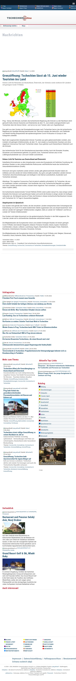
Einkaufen (43, 393)
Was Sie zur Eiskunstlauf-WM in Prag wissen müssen (22, 333)
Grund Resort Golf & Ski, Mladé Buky (18, 555)
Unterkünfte (32, 512)
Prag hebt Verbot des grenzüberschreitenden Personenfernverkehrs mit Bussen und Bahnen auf (17, 394)
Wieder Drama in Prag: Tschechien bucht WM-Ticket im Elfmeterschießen (29, 327)
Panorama (36, 302)
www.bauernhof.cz (22, 512)
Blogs (23, 26)
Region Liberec (57, 6)
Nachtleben (44, 421)
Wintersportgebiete (46, 433)
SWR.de (11, 319)
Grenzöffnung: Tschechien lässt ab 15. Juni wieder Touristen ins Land (34, 77)
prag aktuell (15, 71)
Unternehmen (40, 319)
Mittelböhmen (23, 6)
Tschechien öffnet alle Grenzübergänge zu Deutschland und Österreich (19, 369)
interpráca (32, 670)
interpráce (5, 670)
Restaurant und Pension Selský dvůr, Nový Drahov (18, 518)
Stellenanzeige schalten (10, 26)
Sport (32, 325)
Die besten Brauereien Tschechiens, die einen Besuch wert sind (25, 339)
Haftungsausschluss (52, 658)
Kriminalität (43, 302)
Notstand (14, 469)
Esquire (11, 313)
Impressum (16, 658)
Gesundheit (39, 308)
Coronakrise (7, 423)
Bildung (43, 387)
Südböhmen (40, 8)
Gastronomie (44, 399)
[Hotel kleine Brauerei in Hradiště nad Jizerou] (52, 464)
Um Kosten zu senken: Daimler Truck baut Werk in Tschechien (25, 321)
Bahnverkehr (22, 421)
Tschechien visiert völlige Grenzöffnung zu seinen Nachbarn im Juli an (19, 433)
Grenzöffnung (12, 245)
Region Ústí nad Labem (43, 6)
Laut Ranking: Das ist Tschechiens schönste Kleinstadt (22, 315)
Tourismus (43, 427)
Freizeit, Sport (45, 396)
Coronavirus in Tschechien (33, 245)
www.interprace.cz (57, 363)
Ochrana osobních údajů (22, 662)
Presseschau (30, 296)
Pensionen (5, 514)
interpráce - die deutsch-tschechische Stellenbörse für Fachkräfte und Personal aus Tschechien (56, 367)
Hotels (12, 550)
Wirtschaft (32, 319)
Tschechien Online (21, 308)
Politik (42, 296)
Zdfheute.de (15, 331)
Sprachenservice (45, 424)
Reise (26, 71)
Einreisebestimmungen (49, 245)
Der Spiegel (14, 302)
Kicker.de (13, 325)
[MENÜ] (73, 2)
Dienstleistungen (46, 390)
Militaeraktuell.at (20, 296)
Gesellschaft (44, 402)
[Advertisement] (59, 26)
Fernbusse (14, 423)
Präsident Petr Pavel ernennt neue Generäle (18, 298)
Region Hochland (58, 8)
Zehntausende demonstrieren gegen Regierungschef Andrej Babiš (26, 345)
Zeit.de (11, 343)
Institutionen (44, 411)
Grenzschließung (16, 447)
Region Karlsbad (7, 8)
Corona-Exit (20, 245)
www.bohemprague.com (62, 371)
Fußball (36, 325)
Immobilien (44, 408)
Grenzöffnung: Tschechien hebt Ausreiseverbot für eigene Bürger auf (17, 457)
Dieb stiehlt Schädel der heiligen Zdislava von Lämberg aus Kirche (27, 304)
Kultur (42, 414)
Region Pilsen (23, 8)
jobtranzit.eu (9, 673)
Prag (4, 6)
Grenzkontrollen (61, 245)
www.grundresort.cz (23, 548)
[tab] (56, 386)
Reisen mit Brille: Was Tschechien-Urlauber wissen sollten (24, 310)
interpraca (59, 670)
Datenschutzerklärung (33, 658)
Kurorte (43, 417)
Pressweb (50, 673)
